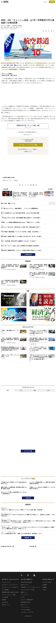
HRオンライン (24, 604)
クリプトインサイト (25, 607)
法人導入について (6, 604)
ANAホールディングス (7, 180)
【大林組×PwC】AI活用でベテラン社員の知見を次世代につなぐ (13, 482)
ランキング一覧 (28, 451)
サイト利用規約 (5, 589)
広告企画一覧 (33, 546)
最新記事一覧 (28, 537)
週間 (35, 390)
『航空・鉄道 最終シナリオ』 (14, 65)
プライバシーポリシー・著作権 (8, 594)
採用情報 (44, 587)
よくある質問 (5, 597)
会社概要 (44, 584)
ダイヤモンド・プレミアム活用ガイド (10, 587)
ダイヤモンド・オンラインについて (10, 579)
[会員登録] (52, 2)
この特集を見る (28, 254)
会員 (48, 390)
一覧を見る (28, 498)
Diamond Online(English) (26, 582)
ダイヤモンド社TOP (47, 582)
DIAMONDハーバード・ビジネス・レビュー (30, 587)
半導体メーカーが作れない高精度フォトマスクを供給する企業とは (42, 487)
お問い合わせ (5, 602)
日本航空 (16, 180)
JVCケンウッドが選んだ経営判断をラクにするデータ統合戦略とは (13, 492)
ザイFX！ (23, 597)
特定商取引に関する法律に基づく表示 (10, 592)
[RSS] (34, 575)
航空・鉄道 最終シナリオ (16, 27)
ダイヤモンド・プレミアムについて (9, 584)
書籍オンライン (24, 592)
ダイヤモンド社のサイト (27, 579)
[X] (21, 575)
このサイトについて (6, 582)
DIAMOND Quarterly (25, 602)
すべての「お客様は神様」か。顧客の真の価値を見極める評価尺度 (42, 482)
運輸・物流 (6, 27)
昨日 (21, 390)
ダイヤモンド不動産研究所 (27, 599)
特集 (2, 27)
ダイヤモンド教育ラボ (26, 609)
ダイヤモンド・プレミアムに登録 (28, 145)
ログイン (45, 1)
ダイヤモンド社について (48, 579)
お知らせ (44, 589)
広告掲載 (4, 599)
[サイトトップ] (6, 2)
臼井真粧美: (17, 25)
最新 (8, 390)
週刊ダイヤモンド (25, 584)
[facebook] (28, 575)
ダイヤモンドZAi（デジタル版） (28, 589)
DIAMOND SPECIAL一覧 (7, 546)
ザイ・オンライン (25, 594)
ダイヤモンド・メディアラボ (27, 612)
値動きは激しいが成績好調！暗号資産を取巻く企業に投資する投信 (13, 487)
